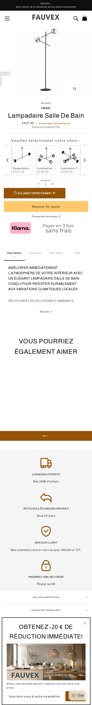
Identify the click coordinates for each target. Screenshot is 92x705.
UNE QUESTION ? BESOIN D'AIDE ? (46, 610)
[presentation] (7, 160)
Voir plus (45, 311)
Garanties (35, 253)
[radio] (22, 160)
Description (14, 253)
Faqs (77, 253)
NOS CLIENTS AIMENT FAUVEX (46, 597)
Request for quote (46, 206)
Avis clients (56, 253)
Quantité (46, 180)
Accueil (45, 103)
